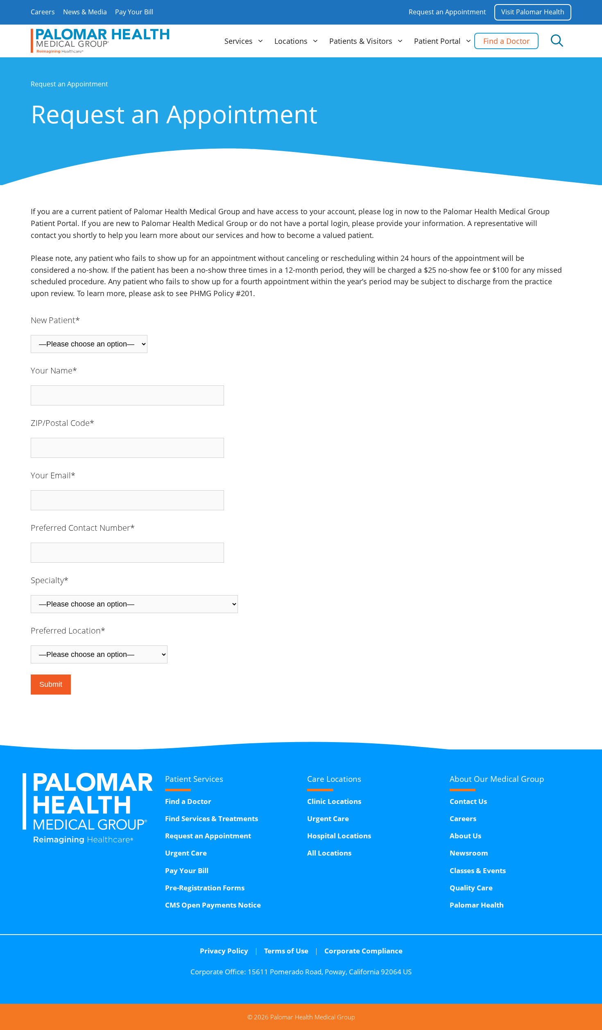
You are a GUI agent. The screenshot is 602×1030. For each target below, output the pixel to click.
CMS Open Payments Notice (213, 905)
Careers (43, 11)
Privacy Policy (224, 950)
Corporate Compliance (363, 950)
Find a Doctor (506, 41)
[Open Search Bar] (557, 41)
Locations (291, 41)
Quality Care (471, 887)
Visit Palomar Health (532, 11)
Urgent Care (186, 853)
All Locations (329, 853)
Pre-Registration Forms (204, 887)
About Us (465, 835)
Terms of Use (286, 950)
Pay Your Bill (134, 11)
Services (238, 41)
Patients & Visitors (360, 41)
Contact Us (468, 801)
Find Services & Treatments (211, 818)
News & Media (85, 11)
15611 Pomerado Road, (330, 971)
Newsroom (469, 853)
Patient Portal (437, 41)
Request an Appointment (447, 11)
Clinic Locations (334, 801)
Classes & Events (478, 870)
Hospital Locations (339, 835)
